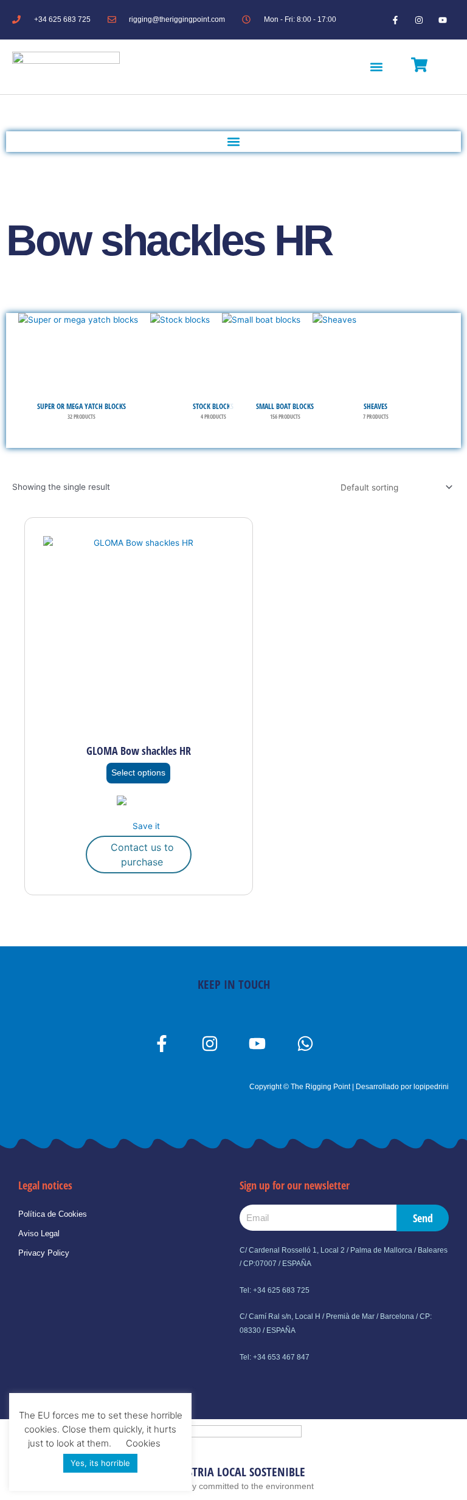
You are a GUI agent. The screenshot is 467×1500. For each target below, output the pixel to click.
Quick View (138, 727)
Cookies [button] (143, 1443)
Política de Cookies (52, 1214)
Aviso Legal (39, 1233)
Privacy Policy (43, 1252)
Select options (138, 772)
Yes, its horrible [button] (100, 1463)
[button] (377, 67)
